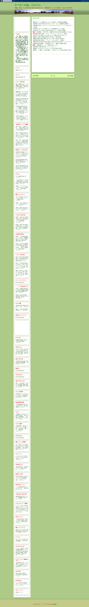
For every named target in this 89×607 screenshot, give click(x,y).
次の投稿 (35, 76)
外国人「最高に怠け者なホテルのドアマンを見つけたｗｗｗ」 (22, 209)
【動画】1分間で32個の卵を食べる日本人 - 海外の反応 (47, 37)
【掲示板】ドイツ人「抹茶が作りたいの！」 (46, 45)
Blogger (55, 604)
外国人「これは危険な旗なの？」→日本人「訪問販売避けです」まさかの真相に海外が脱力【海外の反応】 (22, 239)
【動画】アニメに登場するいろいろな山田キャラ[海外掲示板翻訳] (50, 22)
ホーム (53, 76)
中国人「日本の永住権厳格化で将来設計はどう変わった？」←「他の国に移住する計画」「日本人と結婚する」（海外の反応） (22, 246)
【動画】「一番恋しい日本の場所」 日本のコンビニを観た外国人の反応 (52, 50)
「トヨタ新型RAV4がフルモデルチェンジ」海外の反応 (22, 488)
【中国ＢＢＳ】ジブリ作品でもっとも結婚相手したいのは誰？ (49, 28)
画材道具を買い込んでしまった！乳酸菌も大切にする (22, 497)
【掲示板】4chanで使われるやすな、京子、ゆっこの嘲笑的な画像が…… (52, 23)
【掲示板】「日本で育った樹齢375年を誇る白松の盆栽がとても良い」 (53, 32)
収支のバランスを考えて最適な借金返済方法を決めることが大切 (22, 531)
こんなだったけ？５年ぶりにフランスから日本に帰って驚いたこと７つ (22, 457)
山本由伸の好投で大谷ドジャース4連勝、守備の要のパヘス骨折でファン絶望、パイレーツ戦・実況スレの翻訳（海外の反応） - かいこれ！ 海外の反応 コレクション (22, 110)
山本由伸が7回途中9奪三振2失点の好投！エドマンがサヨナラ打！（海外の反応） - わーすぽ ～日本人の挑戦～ (22, 101)
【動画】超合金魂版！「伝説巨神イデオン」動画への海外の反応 (50, 43)
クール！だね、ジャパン (28, 5)
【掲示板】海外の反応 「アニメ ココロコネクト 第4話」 (49, 40)
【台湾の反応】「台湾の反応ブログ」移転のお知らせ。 (22, 468)
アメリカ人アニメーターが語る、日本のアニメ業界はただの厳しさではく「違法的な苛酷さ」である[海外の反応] (22, 447)
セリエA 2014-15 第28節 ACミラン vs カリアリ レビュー (22, 584)
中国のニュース (19, 592)
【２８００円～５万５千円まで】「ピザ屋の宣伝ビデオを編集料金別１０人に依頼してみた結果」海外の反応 (22, 352)
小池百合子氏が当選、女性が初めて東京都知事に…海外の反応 (22, 362)
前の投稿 (70, 76)
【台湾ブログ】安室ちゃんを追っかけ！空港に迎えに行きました (50, 35)
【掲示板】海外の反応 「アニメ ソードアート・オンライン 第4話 (50, 33)
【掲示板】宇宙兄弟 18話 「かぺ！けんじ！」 (45, 46)
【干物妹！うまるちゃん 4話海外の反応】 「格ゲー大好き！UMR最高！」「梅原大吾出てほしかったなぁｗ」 (22, 417)
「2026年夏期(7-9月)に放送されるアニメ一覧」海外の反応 (22, 406)
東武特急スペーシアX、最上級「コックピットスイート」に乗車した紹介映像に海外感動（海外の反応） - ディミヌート (22, 94)
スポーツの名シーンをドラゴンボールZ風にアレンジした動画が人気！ (22, 198)
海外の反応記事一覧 (20, 77)
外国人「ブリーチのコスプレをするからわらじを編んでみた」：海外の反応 (22, 187)
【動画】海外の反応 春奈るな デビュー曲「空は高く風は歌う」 (49, 38)
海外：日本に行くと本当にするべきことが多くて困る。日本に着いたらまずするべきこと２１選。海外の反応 (22, 273)
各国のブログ (19, 70)
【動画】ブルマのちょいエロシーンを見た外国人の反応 (47, 48)
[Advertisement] (53, 63)
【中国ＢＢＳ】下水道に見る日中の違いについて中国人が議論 (49, 30)
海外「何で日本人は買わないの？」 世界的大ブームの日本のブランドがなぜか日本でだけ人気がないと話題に (22, 135)
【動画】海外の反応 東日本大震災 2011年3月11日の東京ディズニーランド (52, 42)
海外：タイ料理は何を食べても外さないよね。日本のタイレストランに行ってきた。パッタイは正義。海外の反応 (22, 266)
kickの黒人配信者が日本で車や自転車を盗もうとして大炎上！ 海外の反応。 (22, 161)
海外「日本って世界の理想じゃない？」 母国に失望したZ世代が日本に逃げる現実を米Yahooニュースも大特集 (22, 143)
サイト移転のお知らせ (21, 176)
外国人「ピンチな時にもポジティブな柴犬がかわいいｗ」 (22, 204)
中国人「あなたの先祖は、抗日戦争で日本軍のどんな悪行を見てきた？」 (22, 296)
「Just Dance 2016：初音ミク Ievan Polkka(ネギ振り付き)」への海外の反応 (22, 520)
